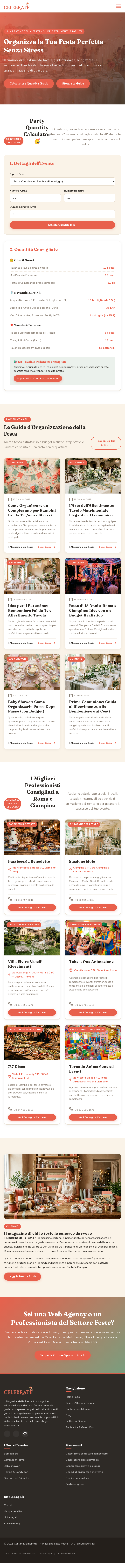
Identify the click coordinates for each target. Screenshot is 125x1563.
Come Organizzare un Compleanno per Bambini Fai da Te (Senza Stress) (32, 510)
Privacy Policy (12, 1523)
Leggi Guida (44, 547)
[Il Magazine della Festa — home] (17, 6)
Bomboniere (11, 1453)
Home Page (73, 1397)
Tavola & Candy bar (16, 1472)
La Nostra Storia (76, 1421)
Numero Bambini (74, 190)
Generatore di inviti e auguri (83, 1466)
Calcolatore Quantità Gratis (29, 83)
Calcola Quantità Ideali (62, 225)
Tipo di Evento (18, 174)
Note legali (10, 1517)
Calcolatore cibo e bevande (82, 1460)
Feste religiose (75, 1484)
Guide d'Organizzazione (80, 1403)
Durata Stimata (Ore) (23, 207)
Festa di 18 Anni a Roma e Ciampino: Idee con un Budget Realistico (92, 610)
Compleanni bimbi (14, 1460)
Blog (68, 1415)
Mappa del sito (13, 1511)
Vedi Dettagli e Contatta (32, 907)
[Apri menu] (118, 6)
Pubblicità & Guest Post (80, 1427)
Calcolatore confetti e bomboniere (87, 1453)
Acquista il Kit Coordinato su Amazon (38, 378)
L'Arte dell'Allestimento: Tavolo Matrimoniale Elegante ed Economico (91, 510)
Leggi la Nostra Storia (22, 1276)
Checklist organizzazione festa (84, 1472)
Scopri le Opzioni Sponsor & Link (62, 1355)
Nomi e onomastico (77, 1478)
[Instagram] (16, 1433)
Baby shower (12, 1466)
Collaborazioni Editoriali (20, 1553)
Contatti (9, 1505)
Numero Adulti (19, 190)
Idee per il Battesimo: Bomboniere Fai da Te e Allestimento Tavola (29, 610)
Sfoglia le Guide (73, 83)
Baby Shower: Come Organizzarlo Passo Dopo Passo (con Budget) (32, 706)
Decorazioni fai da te (16, 1478)
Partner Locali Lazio (78, 1409)
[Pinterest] (25, 1433)
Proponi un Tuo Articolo (106, 443)
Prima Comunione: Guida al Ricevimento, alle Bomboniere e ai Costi (93, 706)
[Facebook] (7, 1433)
